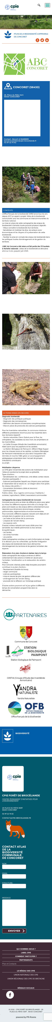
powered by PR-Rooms (26, 1017)
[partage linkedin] (47, 40)
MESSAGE (6, 898)
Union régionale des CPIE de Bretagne (26, 979)
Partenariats (26, 960)
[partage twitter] (42, 40)
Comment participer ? (26, 956)
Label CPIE (26, 952)
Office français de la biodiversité (15, 214)
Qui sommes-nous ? (26, 949)
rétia (8, 444)
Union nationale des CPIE (26, 975)
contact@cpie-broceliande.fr (16, 818)
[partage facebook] (37, 40)
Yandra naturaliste (10, 437)
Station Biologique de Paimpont (18, 449)
